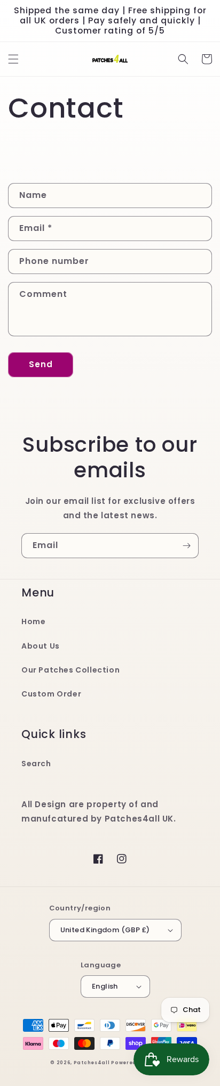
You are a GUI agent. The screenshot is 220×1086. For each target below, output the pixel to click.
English (105, 986)
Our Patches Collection (70, 670)
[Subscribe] (186, 545)
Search (36, 763)
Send (41, 364)
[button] (13, 59)
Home (33, 621)
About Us (40, 646)
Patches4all (92, 1062)
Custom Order (51, 694)
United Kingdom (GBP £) (105, 930)
